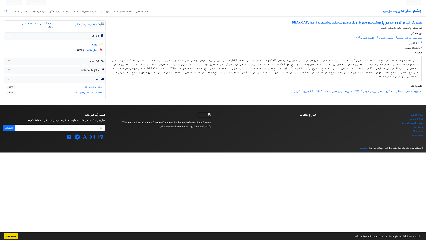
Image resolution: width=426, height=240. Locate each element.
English (412, 3)
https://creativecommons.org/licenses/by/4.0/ (185, 126)
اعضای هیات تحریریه (412, 122)
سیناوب (364, 147)
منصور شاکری (386, 37)
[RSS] (69, 138)
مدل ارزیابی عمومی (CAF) (368, 91)
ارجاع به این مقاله (90, 69)
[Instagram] (92, 138)
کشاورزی (308, 91)
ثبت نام (12, 3)
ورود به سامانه (35, 3)
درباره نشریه (416, 118)
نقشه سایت (417, 134)
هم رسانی (94, 60)
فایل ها (95, 35)
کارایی (297, 91)
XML (95, 44)
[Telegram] (77, 138)
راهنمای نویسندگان (59, 11)
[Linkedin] (101, 138)
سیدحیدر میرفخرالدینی (409, 37)
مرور (106, 11)
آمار (97, 78)
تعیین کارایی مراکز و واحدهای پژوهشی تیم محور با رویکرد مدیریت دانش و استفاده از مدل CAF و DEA (357, 22)
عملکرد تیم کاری (394, 91)
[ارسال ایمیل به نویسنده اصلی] (358, 37)
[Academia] (85, 138)
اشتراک (9, 127)
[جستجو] (7, 11)
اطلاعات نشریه (124, 11)
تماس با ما (23, 11)
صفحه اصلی (142, 11)
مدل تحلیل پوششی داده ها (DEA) (334, 91)
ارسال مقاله (39, 11)
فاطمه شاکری (367, 37)
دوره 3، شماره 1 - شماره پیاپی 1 (36, 23)
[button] (352, 236)
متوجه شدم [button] (11, 236)
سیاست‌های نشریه (86, 11)
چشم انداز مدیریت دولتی (402, 10)
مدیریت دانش (413, 91)
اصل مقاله (87, 50)
